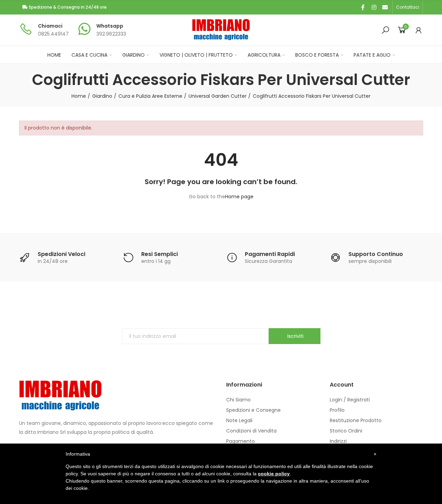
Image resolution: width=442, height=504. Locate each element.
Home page (239, 196)
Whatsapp (109, 25)
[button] (407, 7)
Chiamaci (50, 25)
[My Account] (418, 30)
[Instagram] (373, 7)
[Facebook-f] (362, 7)
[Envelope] (385, 7)
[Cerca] (385, 30)
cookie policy (274, 473)
